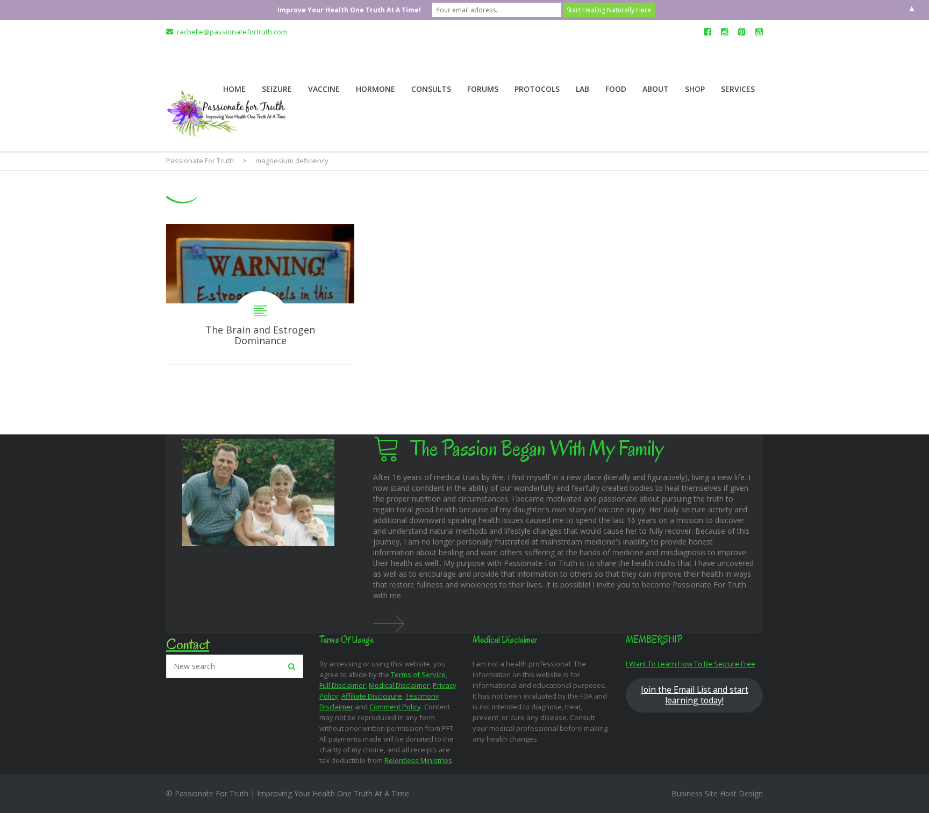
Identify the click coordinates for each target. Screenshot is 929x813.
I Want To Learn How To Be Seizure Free (690, 664)
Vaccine (324, 89)
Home (234, 89)
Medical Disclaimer (399, 685)
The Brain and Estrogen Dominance (260, 294)
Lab (582, 89)
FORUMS (482, 89)
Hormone (375, 89)
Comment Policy (395, 707)
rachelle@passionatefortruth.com (232, 32)
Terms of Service (418, 674)
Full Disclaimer (342, 685)
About (655, 89)
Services (738, 89)
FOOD (615, 89)
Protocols (537, 89)
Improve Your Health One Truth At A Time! (349, 9)
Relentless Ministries (418, 760)
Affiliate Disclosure (371, 696)
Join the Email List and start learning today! (694, 695)
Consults (431, 89)
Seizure (277, 89)
